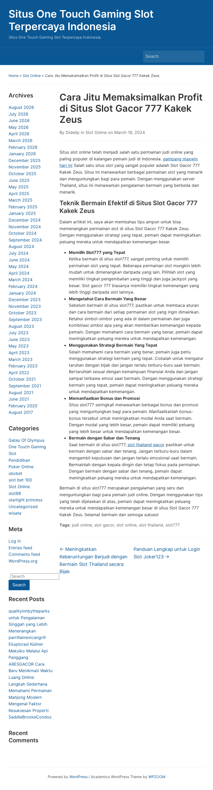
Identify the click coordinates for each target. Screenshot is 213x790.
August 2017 (21, 412)
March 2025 (20, 200)
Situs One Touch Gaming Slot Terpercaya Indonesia (81, 20)
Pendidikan (19, 460)
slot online (126, 525)
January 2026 (22, 153)
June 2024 (19, 259)
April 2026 (19, 133)
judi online (82, 525)
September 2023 (25, 319)
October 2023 (22, 312)
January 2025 (22, 213)
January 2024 (22, 293)
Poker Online (21, 466)
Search (198, 56)
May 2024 (19, 266)
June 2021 (19, 399)
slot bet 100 (20, 479)
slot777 (172, 525)
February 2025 (23, 206)
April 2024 (19, 273)
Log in (15, 541)
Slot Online (32, 75)
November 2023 (25, 306)
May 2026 (19, 127)
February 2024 (23, 286)
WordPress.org (23, 561)
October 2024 (22, 233)
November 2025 (25, 166)
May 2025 (19, 186)
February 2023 (23, 365)
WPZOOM (156, 776)
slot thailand (151, 525)
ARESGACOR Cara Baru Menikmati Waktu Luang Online (30, 670)
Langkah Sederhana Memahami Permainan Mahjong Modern (30, 690)
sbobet (15, 473)
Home (13, 75)
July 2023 (18, 332)
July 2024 (18, 253)
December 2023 (25, 299)
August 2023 (21, 326)
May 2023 (19, 345)
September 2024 (25, 240)
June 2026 (19, 120)
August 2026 (21, 107)
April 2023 (19, 352)
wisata (15, 513)
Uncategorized (23, 506)
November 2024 (25, 226)
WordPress (78, 776)
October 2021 (22, 379)
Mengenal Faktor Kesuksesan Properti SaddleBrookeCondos (30, 710)
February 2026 (23, 147)
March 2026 (20, 140)
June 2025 (19, 180)
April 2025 (19, 193)
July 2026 (18, 114)
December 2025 (25, 160)
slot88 (15, 493)
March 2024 (20, 279)
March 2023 (20, 359)
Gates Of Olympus (26, 440)
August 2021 (21, 392)
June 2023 (19, 339)
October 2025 (22, 173)
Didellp (72, 132)
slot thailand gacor (146, 444)
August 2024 (21, 246)
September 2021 (25, 385)
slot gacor (104, 525)
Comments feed (24, 554)
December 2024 (25, 220)
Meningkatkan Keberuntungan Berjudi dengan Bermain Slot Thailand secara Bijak (93, 560)
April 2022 (19, 372)
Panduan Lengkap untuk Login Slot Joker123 (167, 552)
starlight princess (25, 499)
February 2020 (23, 405)
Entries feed (20, 547)
